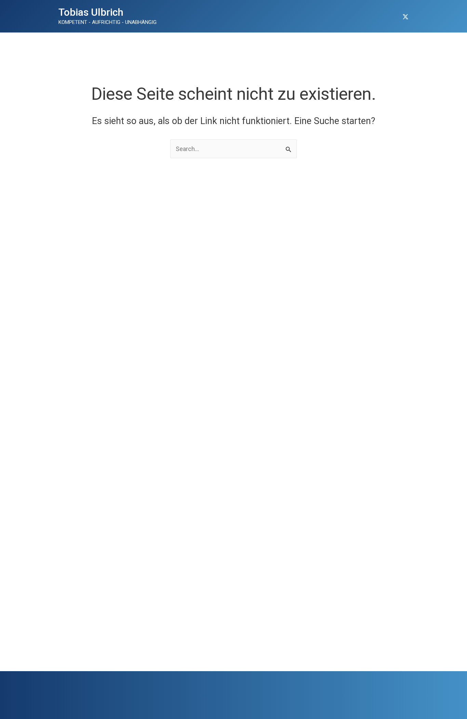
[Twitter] (405, 17)
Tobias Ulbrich (90, 12)
